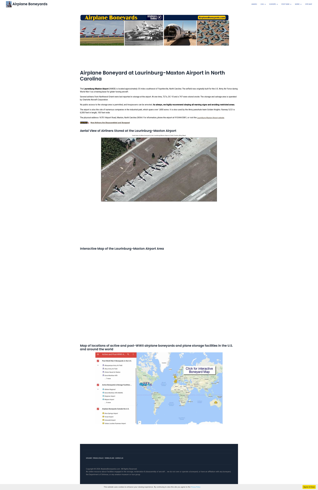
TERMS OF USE (109, 458)
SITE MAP (89, 458)
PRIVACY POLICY (98, 458)
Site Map (308, 4)
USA (262, 4)
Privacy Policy (195, 487)
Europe (272, 4)
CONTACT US (119, 458)
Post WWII (285, 4)
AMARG (254, 4)
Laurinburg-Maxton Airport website (210, 118)
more (297, 4)
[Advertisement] (159, 54)
